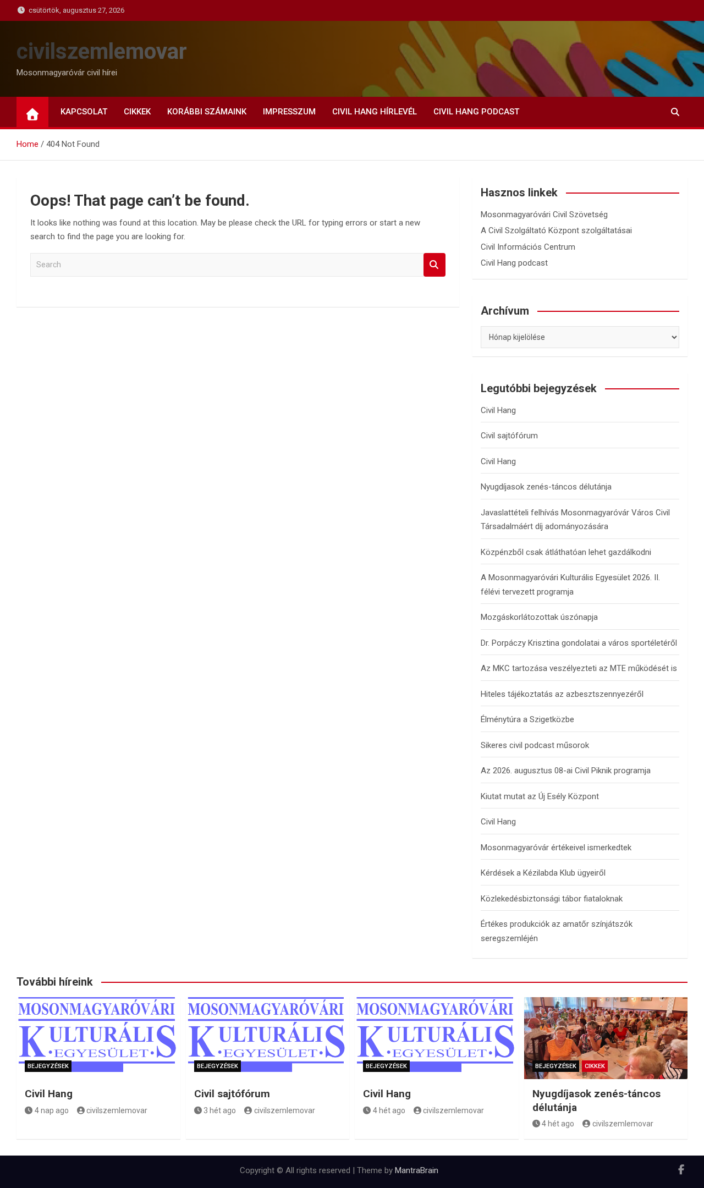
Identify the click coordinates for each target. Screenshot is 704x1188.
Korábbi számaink (206, 112)
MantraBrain (416, 1170)
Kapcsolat (84, 112)
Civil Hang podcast (476, 112)
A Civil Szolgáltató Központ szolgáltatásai (556, 230)
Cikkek (137, 112)
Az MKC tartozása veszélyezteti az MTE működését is (579, 668)
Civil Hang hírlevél (374, 112)
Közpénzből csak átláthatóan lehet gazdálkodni (566, 552)
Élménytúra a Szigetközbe (527, 719)
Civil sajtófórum (509, 436)
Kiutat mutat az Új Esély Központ (540, 796)
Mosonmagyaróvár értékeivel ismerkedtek (556, 848)
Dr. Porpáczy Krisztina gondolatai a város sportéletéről (579, 643)
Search (435, 265)
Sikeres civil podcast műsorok (535, 745)
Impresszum (289, 112)
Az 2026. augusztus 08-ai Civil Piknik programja (566, 771)
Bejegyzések (48, 1066)
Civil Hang (498, 410)
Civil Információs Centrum (528, 247)
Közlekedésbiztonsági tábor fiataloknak (552, 899)
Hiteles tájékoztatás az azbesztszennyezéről (562, 694)
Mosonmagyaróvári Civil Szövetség (544, 214)
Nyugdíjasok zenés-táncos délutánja (546, 487)
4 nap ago (52, 1110)
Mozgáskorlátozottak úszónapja (539, 617)
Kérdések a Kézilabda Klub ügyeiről (543, 873)
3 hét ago (220, 1110)
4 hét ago (389, 1110)
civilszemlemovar (101, 51)
